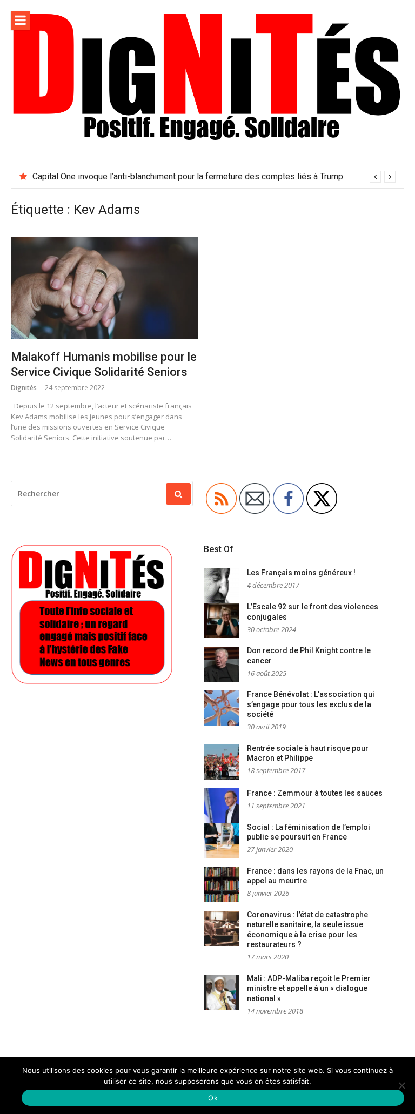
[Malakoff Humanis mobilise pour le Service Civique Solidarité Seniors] (104, 288)
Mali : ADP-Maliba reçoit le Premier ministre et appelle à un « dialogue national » (309, 988)
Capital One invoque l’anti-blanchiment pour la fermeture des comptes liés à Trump (187, 176)
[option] (214, 177)
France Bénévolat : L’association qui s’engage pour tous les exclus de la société (310, 704)
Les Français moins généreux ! (301, 572)
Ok (213, 1097)
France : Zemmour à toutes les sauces (315, 793)
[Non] (401, 1085)
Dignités (24, 387)
